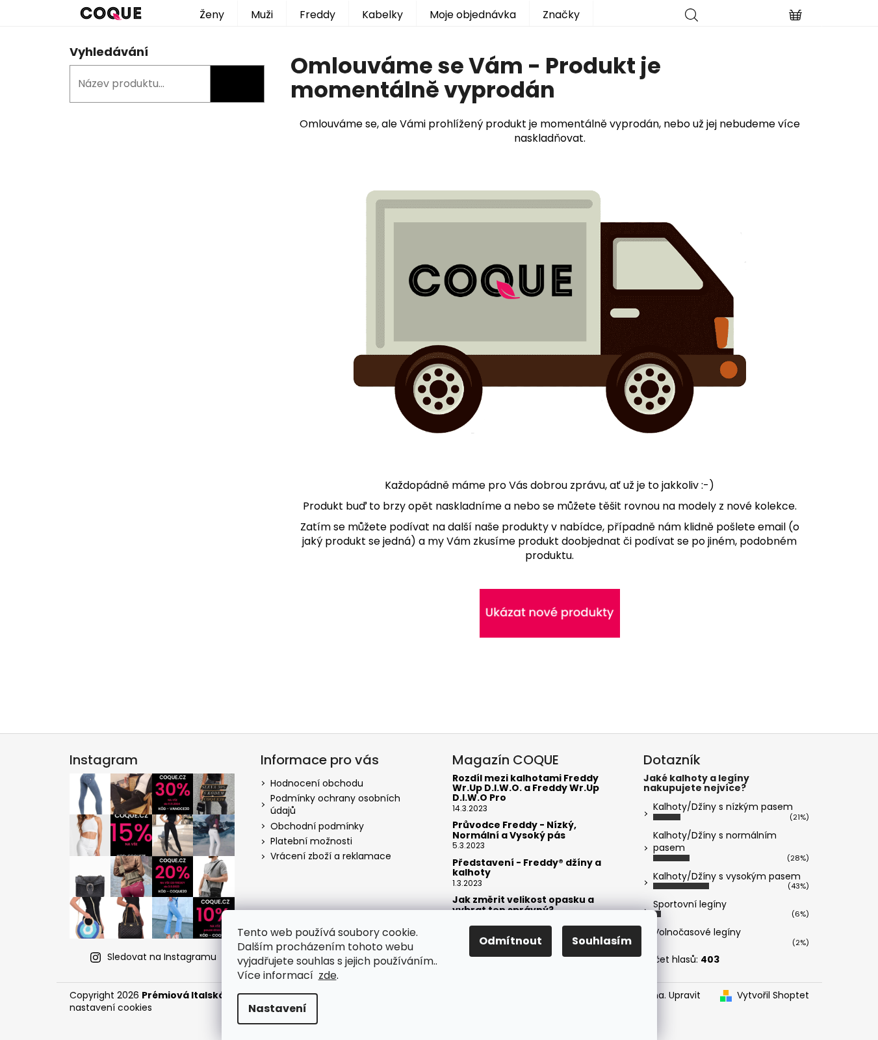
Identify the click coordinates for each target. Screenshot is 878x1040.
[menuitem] (212, 13)
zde (327, 975)
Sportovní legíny (690, 904)
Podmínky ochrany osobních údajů (335, 804)
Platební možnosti (311, 841)
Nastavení (277, 1008)
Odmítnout (510, 940)
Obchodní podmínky (317, 826)
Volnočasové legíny (697, 932)
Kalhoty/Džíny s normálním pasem (715, 841)
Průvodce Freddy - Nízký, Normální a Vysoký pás (514, 830)
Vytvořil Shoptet (773, 995)
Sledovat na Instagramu (161, 956)
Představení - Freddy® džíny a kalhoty (526, 868)
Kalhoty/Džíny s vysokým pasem (727, 876)
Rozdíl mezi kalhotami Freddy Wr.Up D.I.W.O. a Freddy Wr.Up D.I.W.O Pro (525, 788)
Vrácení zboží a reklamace (330, 856)
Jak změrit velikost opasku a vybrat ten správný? (523, 905)
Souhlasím (602, 940)
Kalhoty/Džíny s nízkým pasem (723, 806)
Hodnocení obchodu (316, 783)
